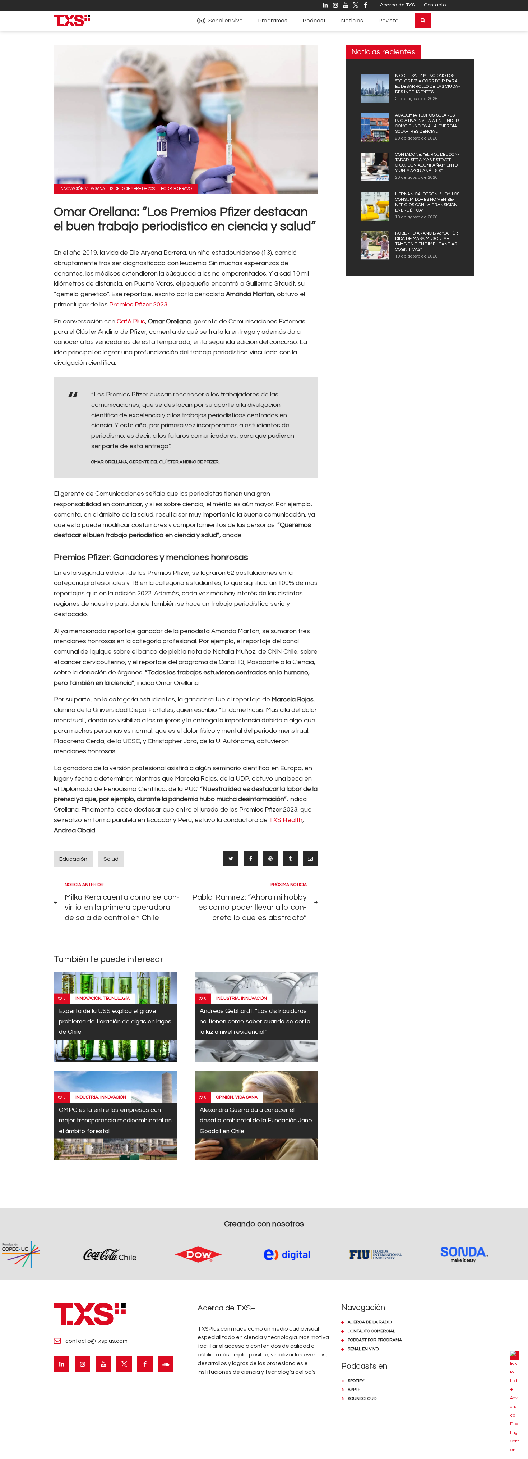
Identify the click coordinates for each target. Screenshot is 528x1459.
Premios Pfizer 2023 (138, 304)
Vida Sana (95, 189)
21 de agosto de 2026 (416, 98)
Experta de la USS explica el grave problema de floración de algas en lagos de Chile (115, 1022)
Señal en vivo (363, 1349)
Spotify (356, 1380)
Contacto (435, 5)
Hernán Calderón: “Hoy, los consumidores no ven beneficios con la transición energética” (427, 202)
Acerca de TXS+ (398, 5)
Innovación (72, 189)
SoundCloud (362, 1398)
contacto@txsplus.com (96, 1341)
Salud (111, 859)
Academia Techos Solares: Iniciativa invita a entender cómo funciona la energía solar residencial (427, 123)
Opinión (224, 1097)
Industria (227, 998)
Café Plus (131, 321)
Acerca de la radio (370, 1322)
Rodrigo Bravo (176, 189)
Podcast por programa (375, 1340)
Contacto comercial (371, 1331)
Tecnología (116, 998)
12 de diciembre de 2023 (133, 189)
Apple (354, 1389)
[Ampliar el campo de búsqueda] (423, 20)
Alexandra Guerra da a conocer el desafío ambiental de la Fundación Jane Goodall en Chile (256, 1121)
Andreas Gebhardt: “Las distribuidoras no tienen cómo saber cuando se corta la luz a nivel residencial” (255, 1022)
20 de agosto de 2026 (416, 138)
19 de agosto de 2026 (416, 217)
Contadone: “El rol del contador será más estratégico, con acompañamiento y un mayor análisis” (427, 162)
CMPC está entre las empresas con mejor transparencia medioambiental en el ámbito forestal (115, 1121)
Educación (73, 859)
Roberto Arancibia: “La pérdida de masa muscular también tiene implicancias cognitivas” (427, 241)
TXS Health (285, 820)
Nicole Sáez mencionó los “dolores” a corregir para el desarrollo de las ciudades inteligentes (427, 83)
